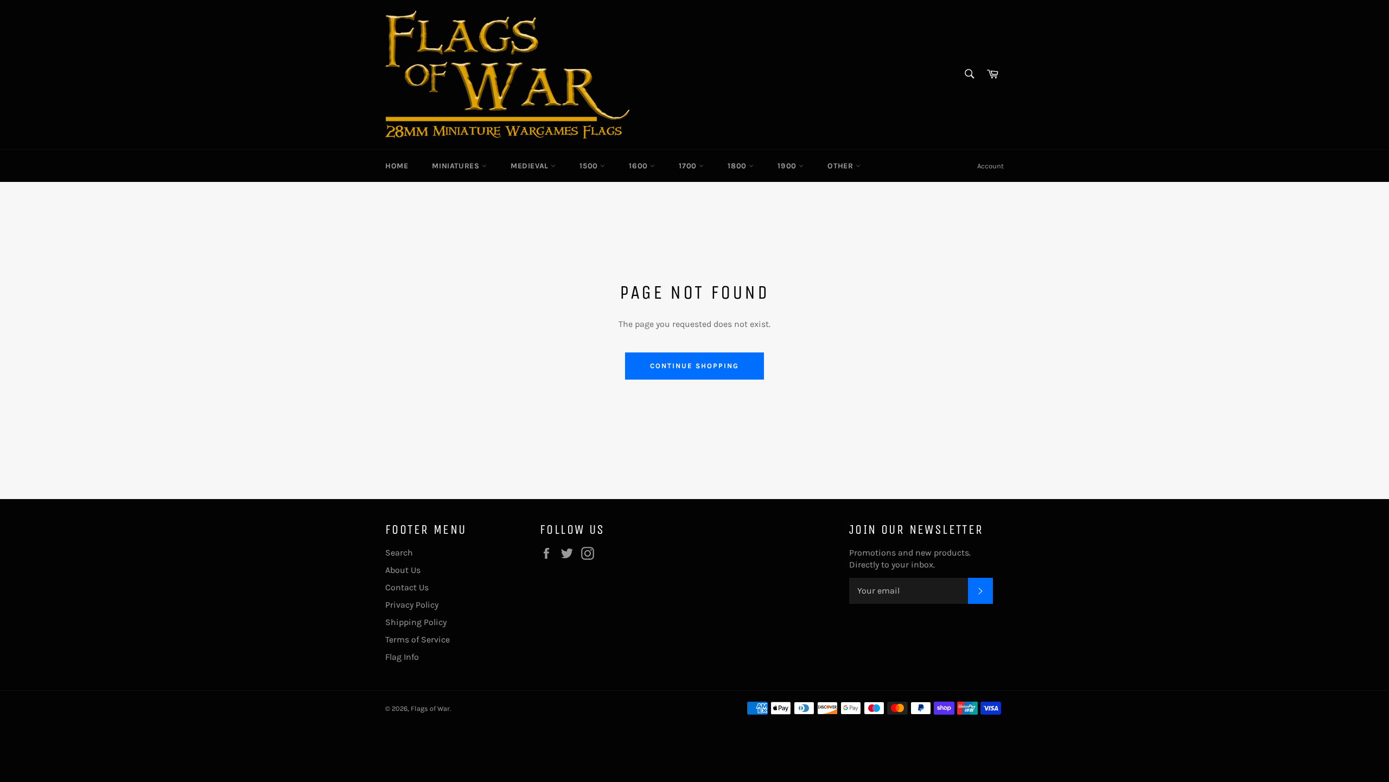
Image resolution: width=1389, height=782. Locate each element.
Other (841, 166)
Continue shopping (694, 366)
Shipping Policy (416, 622)
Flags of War (430, 708)
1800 (738, 166)
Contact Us (407, 587)
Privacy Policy (411, 605)
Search (399, 552)
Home (396, 166)
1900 (788, 166)
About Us (402, 570)
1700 (689, 166)
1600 (639, 166)
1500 (589, 166)
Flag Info (402, 657)
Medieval (531, 166)
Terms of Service (417, 639)
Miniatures (457, 166)
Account (990, 166)
